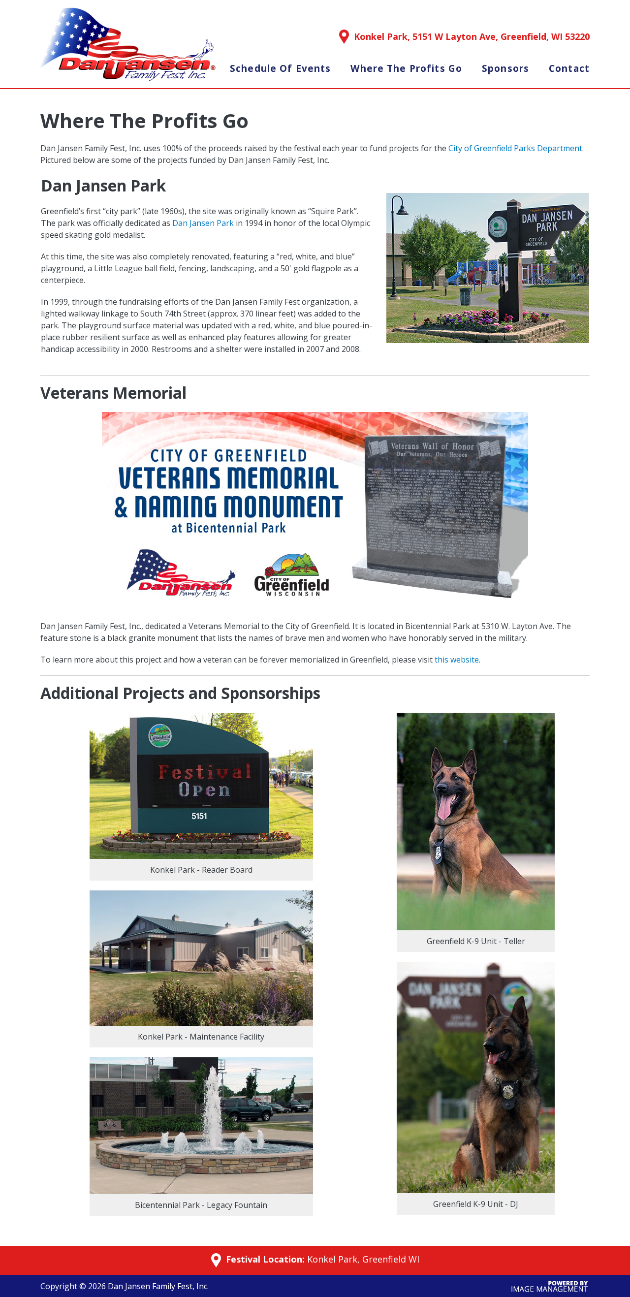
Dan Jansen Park (203, 223)
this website (457, 659)
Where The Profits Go (406, 68)
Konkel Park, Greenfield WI (363, 1259)
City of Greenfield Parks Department (515, 148)
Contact (569, 68)
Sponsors (505, 68)
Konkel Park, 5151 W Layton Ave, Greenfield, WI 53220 (472, 36)
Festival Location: (264, 1259)
